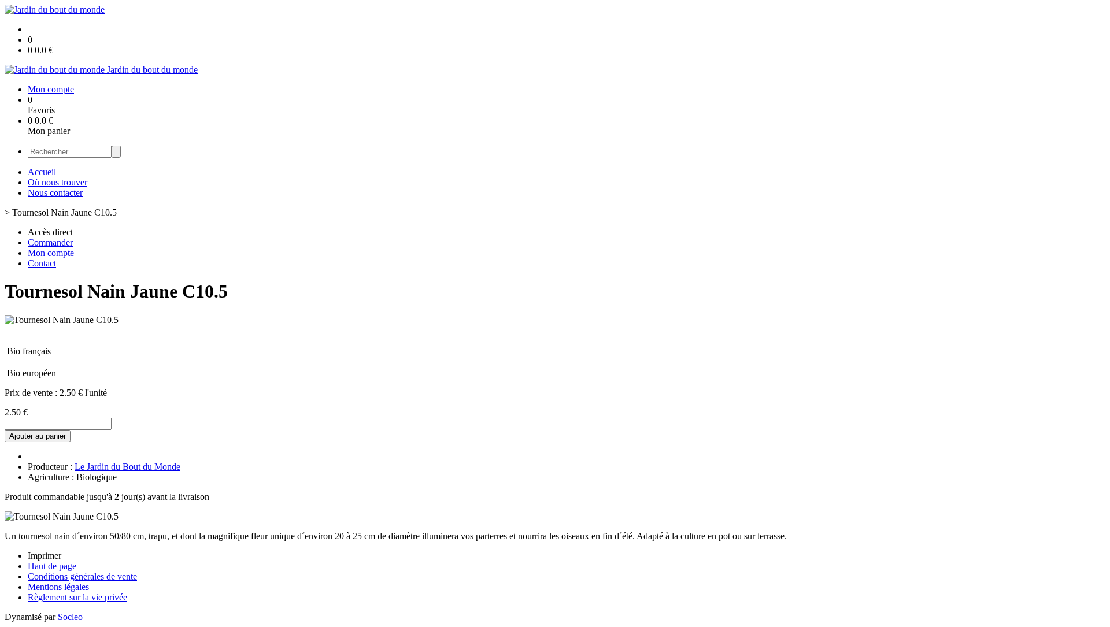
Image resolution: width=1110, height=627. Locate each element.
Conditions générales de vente (82, 576)
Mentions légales (58, 587)
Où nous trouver (57, 182)
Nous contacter (55, 193)
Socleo (70, 617)
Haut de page (52, 566)
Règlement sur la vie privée (77, 597)
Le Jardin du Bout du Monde (127, 467)
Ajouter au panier (37, 436)
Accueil (42, 172)
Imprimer (44, 556)
